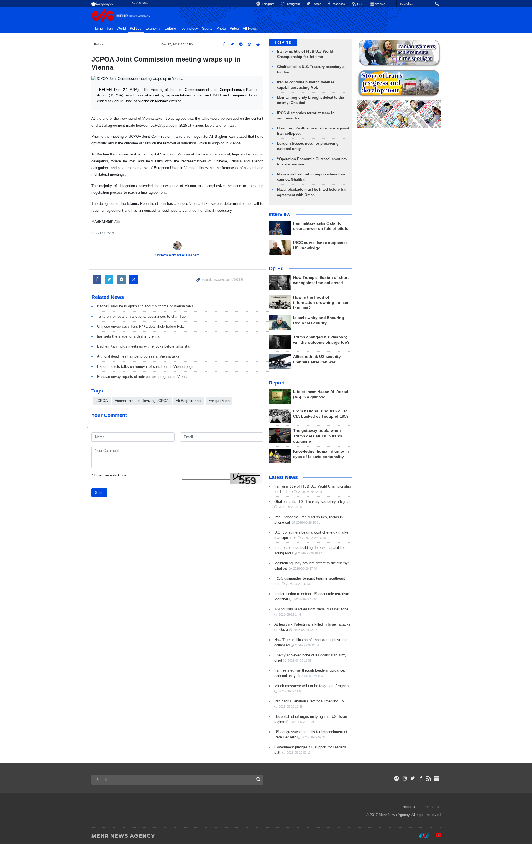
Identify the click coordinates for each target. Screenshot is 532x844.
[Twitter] (412, 778)
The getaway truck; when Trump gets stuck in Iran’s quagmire (317, 436)
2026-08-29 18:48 (314, 537)
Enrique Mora (219, 401)
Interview (279, 214)
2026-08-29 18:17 (310, 553)
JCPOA (102, 401)
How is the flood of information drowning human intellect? (320, 302)
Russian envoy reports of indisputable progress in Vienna (142, 376)
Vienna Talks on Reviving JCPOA (142, 401)
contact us (432, 807)
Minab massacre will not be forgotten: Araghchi (311, 686)
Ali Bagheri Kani (188, 401)
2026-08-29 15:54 (306, 599)
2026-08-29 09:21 (314, 737)
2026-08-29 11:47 (313, 676)
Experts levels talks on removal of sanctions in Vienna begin (145, 366)
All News (250, 28)
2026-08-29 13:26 (305, 629)
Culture (170, 28)
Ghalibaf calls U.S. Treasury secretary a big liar (312, 501)
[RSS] (429, 778)
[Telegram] (396, 778)
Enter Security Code (108, 475)
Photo (221, 28)
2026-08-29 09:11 (298, 752)
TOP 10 (282, 42)
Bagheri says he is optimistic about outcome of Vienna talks (145, 306)
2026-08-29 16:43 (298, 583)
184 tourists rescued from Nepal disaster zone (311, 609)
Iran (110, 28)
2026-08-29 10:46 (291, 706)
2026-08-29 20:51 (308, 522)
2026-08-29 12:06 (299, 660)
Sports (207, 28)
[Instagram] (404, 778)
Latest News (283, 477)
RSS (359, 4)
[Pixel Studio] (435, 835)
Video (234, 28)
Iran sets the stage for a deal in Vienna (128, 336)
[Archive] (437, 778)
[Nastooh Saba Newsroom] (421, 835)
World (121, 28)
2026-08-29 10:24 (302, 722)
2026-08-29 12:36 (307, 645)
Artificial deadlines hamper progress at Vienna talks (138, 356)
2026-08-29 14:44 (291, 614)
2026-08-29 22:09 (310, 491)
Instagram (292, 4)
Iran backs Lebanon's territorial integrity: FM (309, 701)
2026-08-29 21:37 (291, 507)
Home (98, 28)
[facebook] (420, 778)
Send (99, 493)
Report (277, 383)
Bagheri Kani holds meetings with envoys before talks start (144, 346)
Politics (136, 28)
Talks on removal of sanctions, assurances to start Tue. (142, 316)
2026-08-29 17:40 (305, 568)
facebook (338, 4)
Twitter (316, 4)
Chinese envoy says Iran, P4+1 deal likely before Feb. (140, 326)
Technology (189, 28)
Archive (379, 4)
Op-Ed (276, 268)
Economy (153, 28)
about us (410, 807)
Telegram (267, 4)
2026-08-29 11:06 (290, 691)
